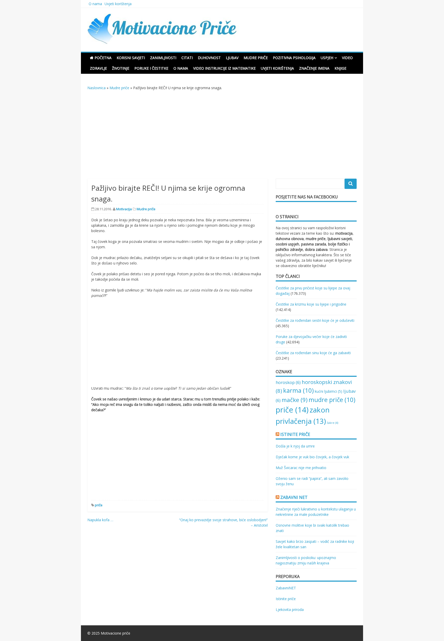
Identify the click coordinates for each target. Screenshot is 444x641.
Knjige (340, 68)
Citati (187, 57)
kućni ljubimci (328, 391)
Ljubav (232, 57)
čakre (332, 423)
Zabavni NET (294, 497)
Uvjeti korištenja (118, 3)
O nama (95, 3)
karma (298, 390)
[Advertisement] (221, 137)
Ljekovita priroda (290, 609)
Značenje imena (314, 68)
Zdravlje (98, 68)
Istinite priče (295, 434)
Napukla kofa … (100, 519)
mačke (295, 400)
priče (99, 505)
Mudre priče (256, 57)
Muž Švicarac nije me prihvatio (301, 467)
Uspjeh (327, 57)
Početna (103, 57)
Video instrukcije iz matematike (224, 68)
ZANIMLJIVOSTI (163, 57)
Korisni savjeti (131, 57)
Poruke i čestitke (151, 68)
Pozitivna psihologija (294, 57)
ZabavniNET (286, 587)
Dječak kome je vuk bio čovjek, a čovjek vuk (312, 456)
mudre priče (332, 399)
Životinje (120, 68)
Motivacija (124, 209)
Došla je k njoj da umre (295, 446)
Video (347, 57)
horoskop (288, 382)
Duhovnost (209, 57)
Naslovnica (96, 87)
